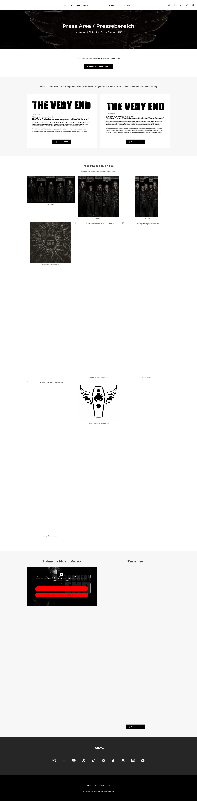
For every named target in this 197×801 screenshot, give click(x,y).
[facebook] (174, 5)
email (100, 59)
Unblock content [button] (61, 589)
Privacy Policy (92, 785)
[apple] (113, 760)
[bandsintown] (133, 760)
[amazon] (123, 760)
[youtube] (180, 5)
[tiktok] (187, 5)
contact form (115, 59)
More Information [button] (61, 584)
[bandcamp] (143, 760)
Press (108, 785)
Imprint (101, 785)
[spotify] (193, 5)
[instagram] (168, 5)
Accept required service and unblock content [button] (61, 595)
